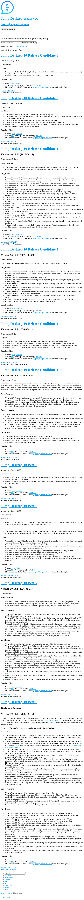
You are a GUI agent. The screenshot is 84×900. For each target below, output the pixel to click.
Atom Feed (24, 46)
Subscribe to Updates (8, 29)
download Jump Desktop (53, 720)
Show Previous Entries (9, 869)
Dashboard (9, 877)
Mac (13, 83)
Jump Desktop (19, 18)
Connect (8, 887)
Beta (6, 889)
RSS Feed (15, 46)
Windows (19, 83)
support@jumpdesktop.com (42, 87)
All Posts (8, 875)
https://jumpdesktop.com (15, 24)
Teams (7, 879)
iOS (6, 883)
